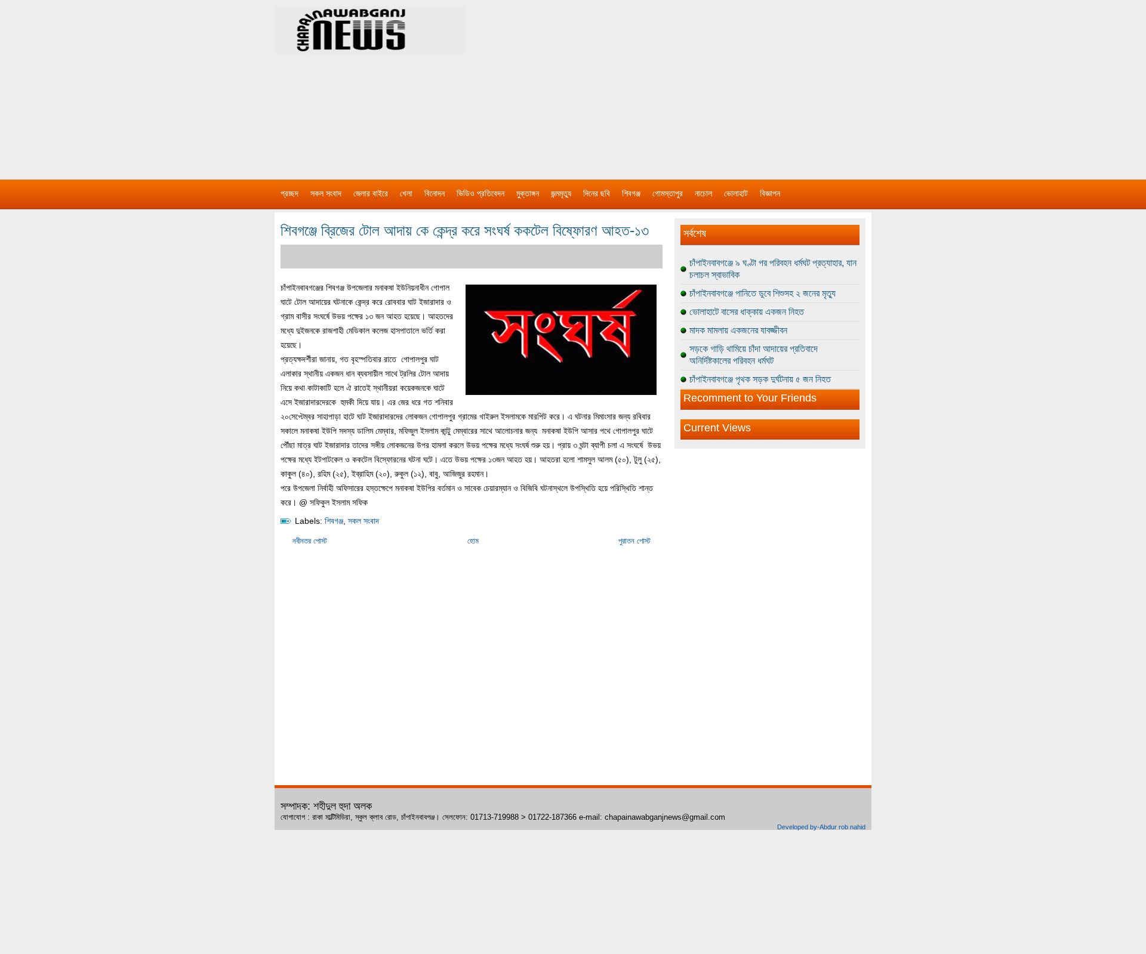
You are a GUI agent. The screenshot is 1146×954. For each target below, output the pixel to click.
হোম (473, 540)
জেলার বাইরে (370, 193)
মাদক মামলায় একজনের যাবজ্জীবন (738, 330)
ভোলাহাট (736, 193)
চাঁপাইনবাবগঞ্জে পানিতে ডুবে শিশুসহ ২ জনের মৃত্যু (762, 293)
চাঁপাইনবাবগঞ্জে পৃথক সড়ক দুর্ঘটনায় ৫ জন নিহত (760, 379)
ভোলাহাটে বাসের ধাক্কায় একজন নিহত (746, 312)
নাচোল (703, 193)
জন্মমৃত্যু (561, 193)
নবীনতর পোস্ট (309, 540)
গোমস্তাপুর (667, 193)
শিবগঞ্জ (631, 193)
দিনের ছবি (596, 193)
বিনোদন (434, 193)
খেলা (406, 193)
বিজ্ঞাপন (770, 193)
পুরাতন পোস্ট (634, 540)
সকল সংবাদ (325, 193)
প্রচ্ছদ (289, 193)
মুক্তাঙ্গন (527, 193)
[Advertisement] (698, 83)
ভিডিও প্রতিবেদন (480, 193)
